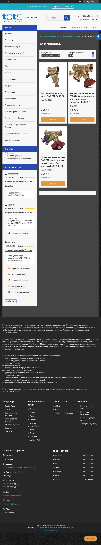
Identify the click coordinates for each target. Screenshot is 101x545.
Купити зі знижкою (63, 6)
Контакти (9, 34)
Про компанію (10, 60)
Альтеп (33, 419)
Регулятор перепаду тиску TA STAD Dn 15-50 (52, 94)
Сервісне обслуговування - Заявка (16, 126)
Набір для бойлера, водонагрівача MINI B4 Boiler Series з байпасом (19, 258)
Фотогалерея (10, 99)
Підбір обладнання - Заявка (16, 134)
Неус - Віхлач (35, 426)
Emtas (32, 409)
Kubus (57, 410)
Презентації (10, 92)
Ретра (32, 413)
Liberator (33, 437)
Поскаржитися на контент (45, 528)
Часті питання (10, 79)
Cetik (32, 433)
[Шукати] (67, 18)
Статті (7, 66)
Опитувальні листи (12, 105)
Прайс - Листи (10, 406)
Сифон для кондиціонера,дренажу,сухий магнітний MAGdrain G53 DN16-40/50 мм (20, 222)
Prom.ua (62, 525)
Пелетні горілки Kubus (64, 413)
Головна (62, 27)
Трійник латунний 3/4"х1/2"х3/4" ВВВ (16, 194)
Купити (53, 119)
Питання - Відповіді (12, 425)
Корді (32, 430)
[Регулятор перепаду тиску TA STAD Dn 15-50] (53, 76)
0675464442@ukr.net (10, 504)
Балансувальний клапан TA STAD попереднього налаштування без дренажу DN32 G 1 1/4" (53, 161)
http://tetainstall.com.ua (11, 496)
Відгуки (8, 86)
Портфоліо (9, 40)
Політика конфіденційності (65, 528)
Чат (92, 539)
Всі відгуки (10, 301)
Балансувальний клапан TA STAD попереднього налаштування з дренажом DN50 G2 (82, 97)
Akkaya (58, 406)
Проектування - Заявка (14, 118)
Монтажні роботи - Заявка (15, 112)
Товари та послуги (79, 27)
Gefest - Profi (35, 440)
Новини (8, 73)
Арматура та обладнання (70, 36)
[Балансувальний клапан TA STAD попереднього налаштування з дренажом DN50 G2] (82, 76)
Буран (32, 416)
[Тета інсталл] (12, 17)
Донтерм (33, 423)
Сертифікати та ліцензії (14, 53)
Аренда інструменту (88, 424)
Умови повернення (12, 140)
